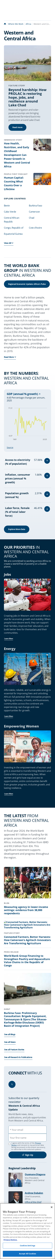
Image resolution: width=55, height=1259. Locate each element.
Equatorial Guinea (13, 233)
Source (10, 447)
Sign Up (29, 1154)
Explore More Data (16, 529)
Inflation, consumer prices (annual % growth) (17, 478)
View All (7, 243)
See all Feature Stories (14, 1049)
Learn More (8, 638)
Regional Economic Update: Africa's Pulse (27, 284)
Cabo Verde (10, 211)
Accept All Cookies (27, 1253)
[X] (12, 1084)
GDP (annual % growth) (22, 394)
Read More (9, 357)
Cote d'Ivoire (35, 227)
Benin (7, 205)
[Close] (52, 1207)
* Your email (16, 1129)
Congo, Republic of (13, 227)
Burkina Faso (35, 205)
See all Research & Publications (18, 1057)
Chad (31, 217)
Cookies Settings (27, 1245)
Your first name (18, 1137)
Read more (17, 127)
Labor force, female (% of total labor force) (17, 511)
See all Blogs (9, 1034)
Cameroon (34, 211)
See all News (10, 1042)
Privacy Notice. (10, 1239)
